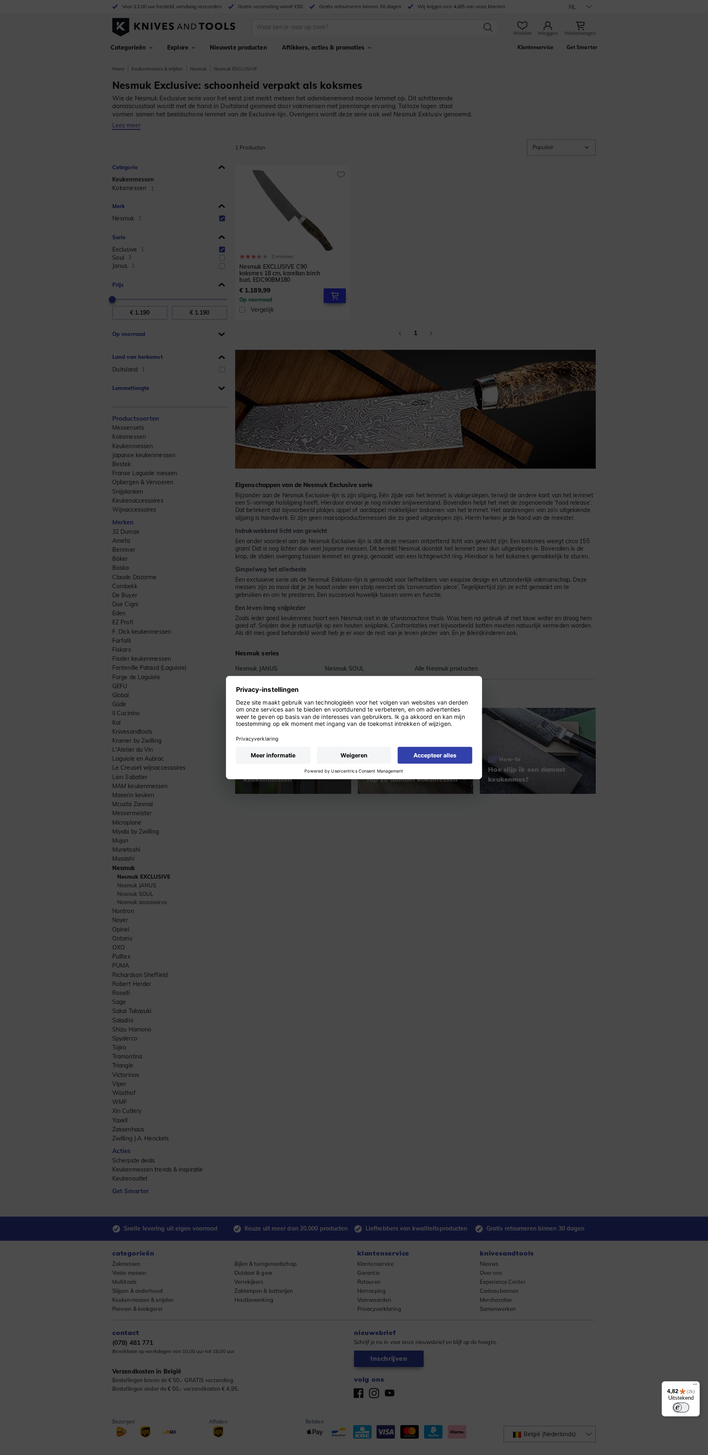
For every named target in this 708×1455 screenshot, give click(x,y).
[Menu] (695, 1386)
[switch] (681, 1407)
